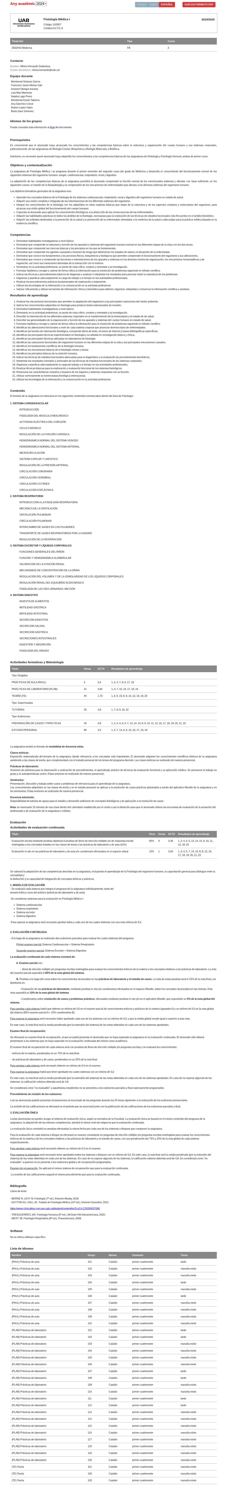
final (52, 127)
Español (167, 4)
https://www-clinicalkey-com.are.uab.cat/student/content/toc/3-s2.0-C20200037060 (55, 1208)
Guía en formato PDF (199, 4)
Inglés (153, 4)
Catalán (141, 4)
